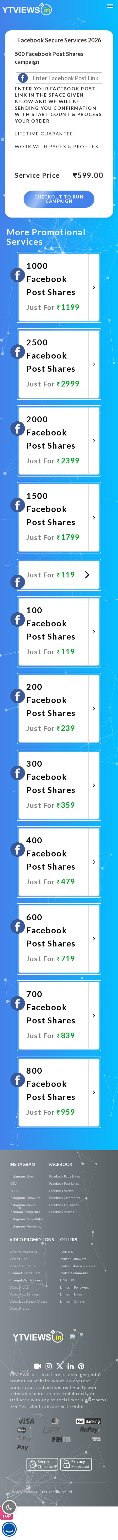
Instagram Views (22, 1205)
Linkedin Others (72, 1301)
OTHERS (68, 1239)
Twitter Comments (74, 1273)
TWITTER (66, 1252)
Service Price (37, 175)
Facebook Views (61, 1191)
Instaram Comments (25, 1212)
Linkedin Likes (71, 1294)
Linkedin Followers (74, 1287)
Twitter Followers (73, 1259)
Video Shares (19, 1308)
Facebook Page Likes (64, 1176)
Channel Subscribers (25, 1273)
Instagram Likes (22, 1176)
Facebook (60, 1164)
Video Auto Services (24, 1294)
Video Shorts (19, 1287)
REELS (14, 1191)
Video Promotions (32, 1239)
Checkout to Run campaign (59, 199)
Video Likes (18, 1259)
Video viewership (23, 1252)
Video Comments (22, 1266)
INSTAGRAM (22, 1164)
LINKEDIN (67, 1280)
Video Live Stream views (28, 1301)
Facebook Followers (64, 1205)
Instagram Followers (25, 1198)
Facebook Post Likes (64, 1183)
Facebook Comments (64, 1198)
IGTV (13, 1183)
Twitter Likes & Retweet (78, 1266)
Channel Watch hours (26, 1280)
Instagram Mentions (25, 1226)
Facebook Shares (61, 1212)
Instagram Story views (26, 1219)
